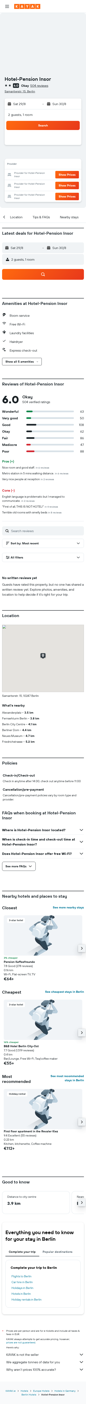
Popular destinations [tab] (58, 1252)
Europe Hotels (41, 1390)
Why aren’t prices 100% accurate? (31, 1369)
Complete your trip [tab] (22, 1252)
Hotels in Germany (65, 1390)
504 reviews (39, 85)
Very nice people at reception (28, 479)
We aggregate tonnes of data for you (33, 1362)
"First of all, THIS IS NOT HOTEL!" (30, 506)
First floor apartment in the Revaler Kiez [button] (31, 1131)
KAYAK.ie (11, 1390)
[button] (7, 6)
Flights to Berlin (21, 1276)
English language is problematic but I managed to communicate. (33, 499)
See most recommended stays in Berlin (67, 1078)
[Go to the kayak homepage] (27, 6)
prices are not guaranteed (20, 1342)
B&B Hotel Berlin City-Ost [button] (21, 1046)
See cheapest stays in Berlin (64, 992)
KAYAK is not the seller (22, 1354)
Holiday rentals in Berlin (26, 1299)
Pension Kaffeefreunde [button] (19, 962)
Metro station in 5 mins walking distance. (35, 473)
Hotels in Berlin (21, 1294)
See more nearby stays (68, 907)
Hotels (24, 1390)
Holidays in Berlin (22, 1288)
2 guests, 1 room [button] (20, 115)
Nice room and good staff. (25, 467)
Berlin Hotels (29, 1394)
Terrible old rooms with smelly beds (32, 512)
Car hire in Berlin (22, 1282)
